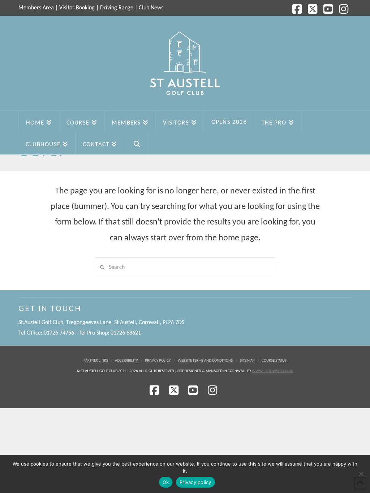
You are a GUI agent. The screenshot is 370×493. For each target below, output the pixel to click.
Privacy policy (195, 482)
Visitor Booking (77, 8)
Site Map (247, 361)
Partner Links (95, 361)
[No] (361, 473)
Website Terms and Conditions (205, 361)
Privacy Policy (158, 361)
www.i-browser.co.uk (272, 371)
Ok (166, 482)
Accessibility (126, 361)
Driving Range (116, 8)
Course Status (274, 361)
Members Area (36, 8)
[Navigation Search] (136, 143)
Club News (151, 8)
